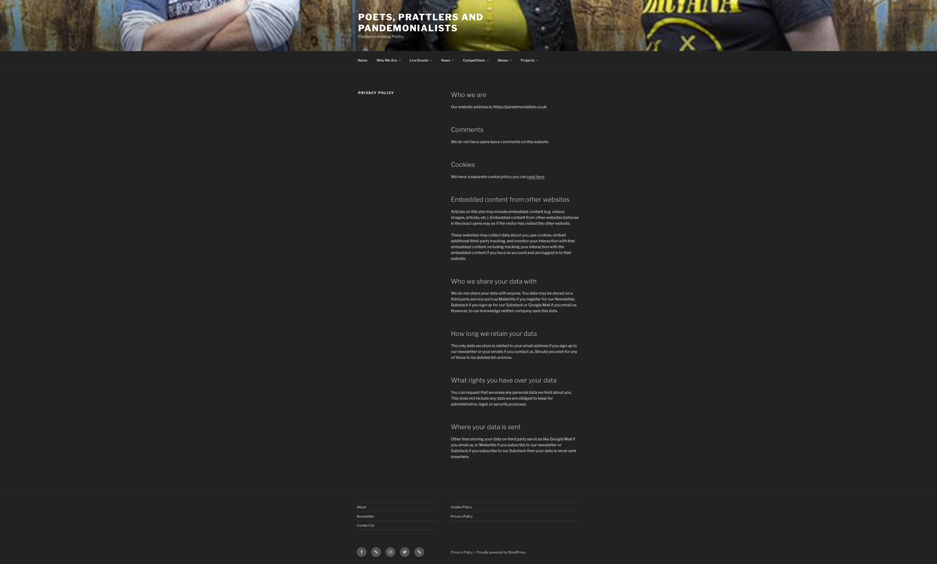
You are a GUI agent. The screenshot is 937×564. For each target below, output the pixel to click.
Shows (503, 60)
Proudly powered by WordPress (501, 552)
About (361, 507)
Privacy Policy (462, 516)
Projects (528, 60)
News (445, 60)
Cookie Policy (461, 507)
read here (535, 176)
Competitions (474, 60)
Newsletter (365, 516)
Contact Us (365, 525)
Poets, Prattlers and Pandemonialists (421, 22)
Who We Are (387, 60)
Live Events (419, 60)
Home (362, 60)
